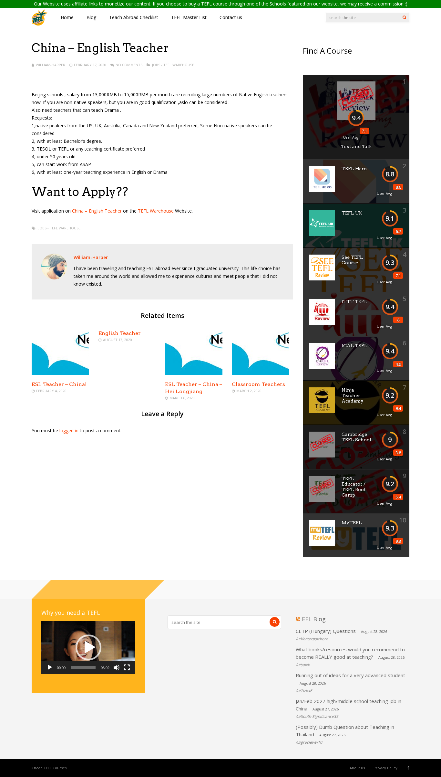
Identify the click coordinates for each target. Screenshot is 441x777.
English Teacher (119, 333)
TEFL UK (352, 212)
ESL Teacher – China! (59, 384)
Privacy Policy (385, 767)
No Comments (129, 64)
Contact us (231, 17)
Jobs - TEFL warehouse (173, 64)
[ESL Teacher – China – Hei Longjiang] (193, 373)
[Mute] (116, 667)
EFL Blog (314, 619)
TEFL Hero (354, 168)
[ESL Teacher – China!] (60, 373)
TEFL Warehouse (156, 211)
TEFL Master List (189, 17)
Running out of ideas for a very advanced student (350, 675)
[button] (88, 647)
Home (67, 17)
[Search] (404, 17)
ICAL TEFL (354, 345)
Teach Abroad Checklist (133, 17)
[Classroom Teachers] (260, 373)
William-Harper (50, 64)
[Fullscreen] (127, 667)
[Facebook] (408, 768)
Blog (91, 17)
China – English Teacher (97, 211)
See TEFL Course (352, 260)
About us (357, 767)
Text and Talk (356, 146)
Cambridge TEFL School (356, 437)
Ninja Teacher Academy (353, 395)
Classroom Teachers (258, 384)
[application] (88, 647)
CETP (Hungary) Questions (326, 631)
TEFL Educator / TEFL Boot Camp (354, 487)
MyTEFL (352, 522)
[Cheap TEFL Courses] (40, 24)
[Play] (49, 667)
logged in (68, 430)
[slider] (83, 667)
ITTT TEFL (354, 301)
